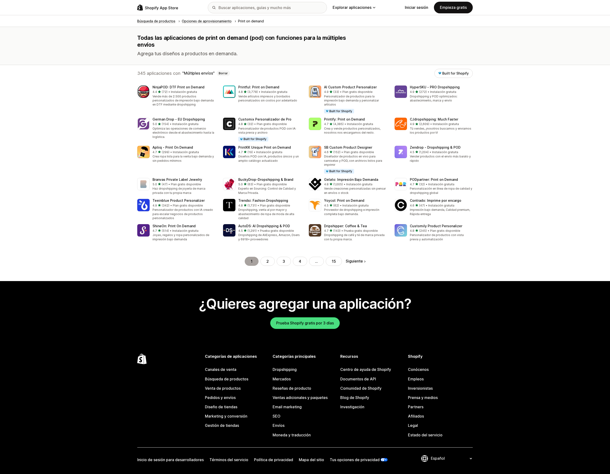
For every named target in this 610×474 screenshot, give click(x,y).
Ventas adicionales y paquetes (300, 397)
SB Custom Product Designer (348, 147)
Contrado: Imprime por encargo (435, 200)
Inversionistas (420, 388)
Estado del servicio (425, 435)
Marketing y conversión (226, 416)
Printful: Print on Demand (258, 87)
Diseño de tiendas (221, 406)
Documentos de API (358, 379)
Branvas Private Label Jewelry (177, 179)
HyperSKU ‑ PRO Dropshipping (435, 87)
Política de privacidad (273, 459)
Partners (415, 406)
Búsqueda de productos (226, 379)
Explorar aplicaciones (352, 7)
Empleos (416, 379)
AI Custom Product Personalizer (350, 87)
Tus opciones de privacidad (355, 459)
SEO (276, 416)
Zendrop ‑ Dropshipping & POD (435, 147)
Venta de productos (223, 388)
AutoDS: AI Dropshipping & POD (264, 226)
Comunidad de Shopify (360, 388)
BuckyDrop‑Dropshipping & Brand (265, 179)
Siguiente (354, 261)
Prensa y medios (423, 397)
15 (334, 261)
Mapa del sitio (311, 459)
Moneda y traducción (292, 435)
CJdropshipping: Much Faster (434, 119)
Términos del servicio (228, 459)
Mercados (282, 379)
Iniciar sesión (416, 7)
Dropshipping (285, 369)
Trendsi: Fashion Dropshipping (263, 200)
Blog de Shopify (354, 397)
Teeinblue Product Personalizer (178, 200)
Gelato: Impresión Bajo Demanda (351, 179)
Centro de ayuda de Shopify (365, 369)
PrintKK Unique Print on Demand (264, 147)
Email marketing (287, 406)
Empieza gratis (453, 7)
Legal (413, 425)
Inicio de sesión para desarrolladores (170, 459)
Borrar (223, 73)
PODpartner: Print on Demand (434, 179)
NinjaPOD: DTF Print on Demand (178, 87)
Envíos (279, 425)
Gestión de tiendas (222, 425)
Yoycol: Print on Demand (344, 200)
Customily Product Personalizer (436, 226)
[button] (176, 96)
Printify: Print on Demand (344, 119)
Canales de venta (220, 369)
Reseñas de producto (292, 388)
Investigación (352, 406)
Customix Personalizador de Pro (264, 119)
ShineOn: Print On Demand (174, 226)
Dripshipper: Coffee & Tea (345, 226)
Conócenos (418, 369)
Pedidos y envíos (220, 397)
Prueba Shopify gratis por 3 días (305, 323)
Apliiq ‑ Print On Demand (172, 147)
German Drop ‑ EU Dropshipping (178, 119)
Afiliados (416, 416)
